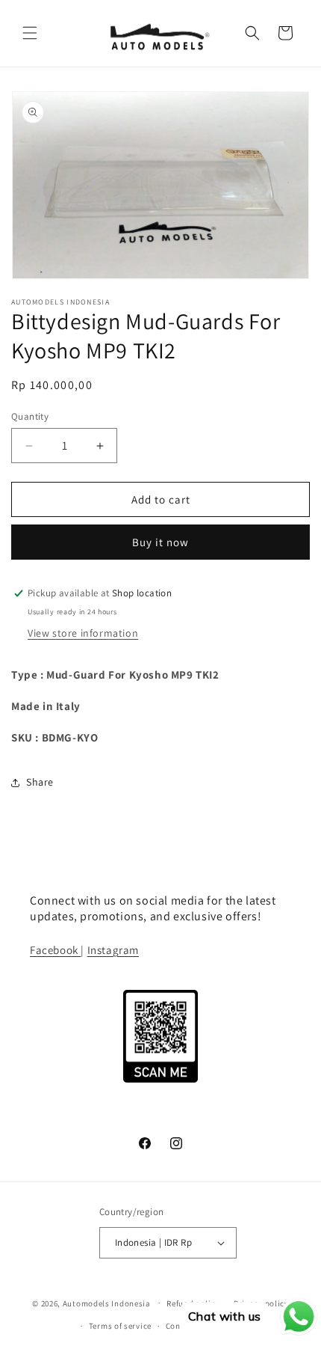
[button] (29, 32)
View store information (83, 633)
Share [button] (40, 782)
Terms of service (120, 1326)
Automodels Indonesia (107, 1302)
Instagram (113, 950)
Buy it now (160, 542)
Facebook (55, 950)
